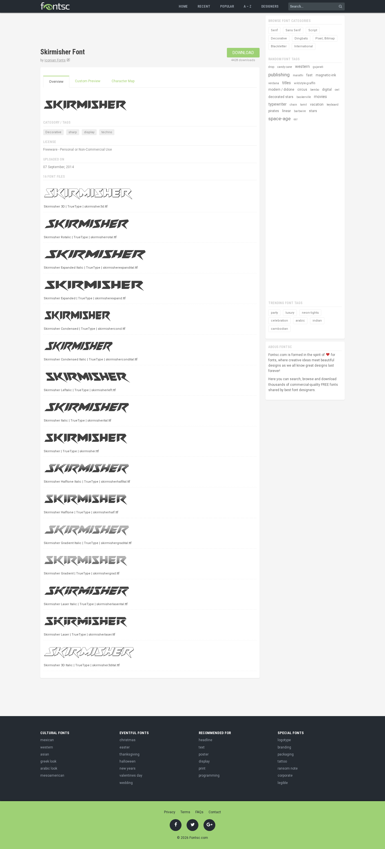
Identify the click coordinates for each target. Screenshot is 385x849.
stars (313, 111)
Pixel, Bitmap (325, 38)
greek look (48, 761)
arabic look (48, 768)
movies (320, 96)
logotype (284, 740)
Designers (269, 6)
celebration (279, 320)
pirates (273, 111)
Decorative (53, 132)
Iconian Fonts (55, 60)
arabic (300, 320)
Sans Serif (293, 30)
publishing (279, 74)
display (89, 132)
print (202, 768)
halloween (128, 761)
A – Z (247, 6)
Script (312, 30)
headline (205, 740)
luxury (290, 313)
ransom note (288, 768)
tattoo (282, 761)
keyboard (332, 104)
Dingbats (301, 38)
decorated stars (280, 97)
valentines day (131, 775)
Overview (56, 82)
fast (309, 75)
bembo (314, 89)
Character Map (123, 81)
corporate (285, 775)
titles (286, 83)
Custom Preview (87, 81)
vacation (317, 104)
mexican (47, 740)
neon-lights (310, 313)
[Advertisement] (142, 31)
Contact (215, 812)
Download (243, 52)
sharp (72, 132)
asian (44, 754)
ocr (296, 119)
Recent (204, 6)
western (302, 66)
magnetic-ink (326, 75)
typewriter (277, 104)
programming (209, 775)
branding (284, 747)
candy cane (284, 66)
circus (302, 90)
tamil (303, 104)
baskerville (304, 97)
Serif (274, 30)
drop (271, 66)
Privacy (169, 812)
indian (317, 320)
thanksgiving (130, 754)
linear (286, 111)
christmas (128, 740)
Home (183, 6)
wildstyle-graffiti (304, 83)
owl (337, 89)
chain (293, 104)
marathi (298, 75)
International (303, 46)
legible (283, 783)
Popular (227, 6)
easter (125, 747)
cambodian (279, 329)
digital (327, 90)
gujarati (318, 66)
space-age (279, 118)
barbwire (300, 111)
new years (128, 768)
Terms (185, 812)
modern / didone (281, 90)
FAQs (199, 812)
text (202, 747)
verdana (273, 83)
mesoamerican (52, 775)
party (274, 313)
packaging (286, 754)
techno (106, 132)
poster (204, 754)
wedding (126, 783)
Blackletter (279, 46)
